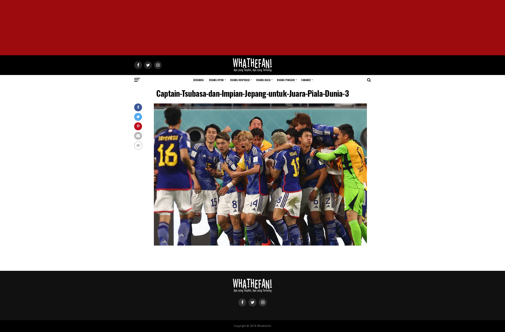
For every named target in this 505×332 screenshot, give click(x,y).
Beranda (198, 80)
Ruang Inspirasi (240, 80)
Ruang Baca (263, 80)
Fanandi (306, 80)
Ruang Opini (216, 80)
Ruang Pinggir (286, 80)
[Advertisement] (252, 27)
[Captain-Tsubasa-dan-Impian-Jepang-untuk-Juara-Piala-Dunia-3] (260, 244)
